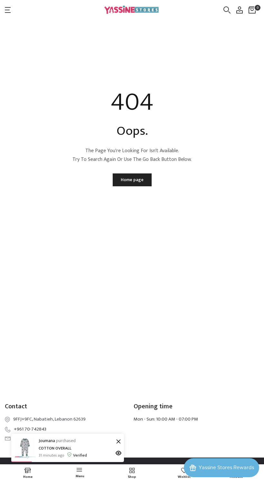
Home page (132, 179)
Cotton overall (55, 448)
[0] (252, 10)
